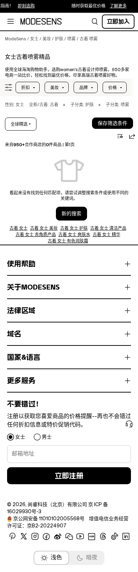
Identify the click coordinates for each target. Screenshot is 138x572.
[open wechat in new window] (69, 536)
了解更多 (116, 6)
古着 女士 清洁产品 (108, 229)
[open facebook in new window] (46, 536)
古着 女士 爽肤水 (74, 235)
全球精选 (19, 124)
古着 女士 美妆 (44, 229)
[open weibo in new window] (57, 536)
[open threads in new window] (103, 536)
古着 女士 (19, 229)
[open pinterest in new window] (12, 536)
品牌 (83, 88)
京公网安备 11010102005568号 (49, 518)
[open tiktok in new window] (114, 536)
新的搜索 (71, 213)
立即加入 (118, 21)
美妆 (54, 88)
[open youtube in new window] (80, 536)
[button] (95, 21)
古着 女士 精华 (106, 235)
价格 (112, 88)
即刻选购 (24, 6)
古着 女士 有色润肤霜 (68, 241)
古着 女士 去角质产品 (36, 235)
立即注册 (69, 475)
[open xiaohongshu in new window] (91, 536)
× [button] (64, 105)
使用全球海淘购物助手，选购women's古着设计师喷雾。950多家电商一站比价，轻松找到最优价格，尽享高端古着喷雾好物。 (67, 73)
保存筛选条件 (112, 123)
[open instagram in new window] (35, 536)
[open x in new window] (23, 536)
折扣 (25, 88)
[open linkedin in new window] (126, 536)
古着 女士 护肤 (74, 229)
